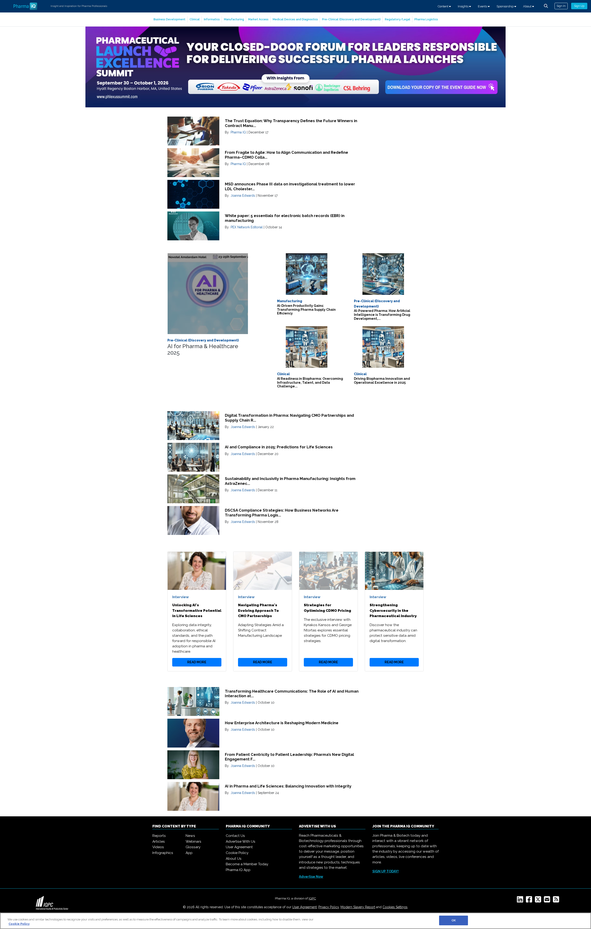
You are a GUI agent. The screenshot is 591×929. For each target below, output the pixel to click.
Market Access (258, 19)
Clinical (195, 19)
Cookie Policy (237, 853)
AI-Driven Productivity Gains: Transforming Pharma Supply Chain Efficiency (306, 309)
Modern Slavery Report (358, 907)
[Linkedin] (521, 901)
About (527, 6)
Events (483, 6)
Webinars (193, 841)
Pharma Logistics (426, 19)
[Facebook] (530, 901)
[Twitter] (539, 901)
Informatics (212, 19)
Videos (158, 847)
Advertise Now (311, 876)
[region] (295, 921)
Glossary (193, 847)
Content (443, 6)
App (189, 853)
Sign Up (579, 6)
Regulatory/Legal (397, 19)
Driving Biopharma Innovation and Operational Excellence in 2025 (382, 380)
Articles (158, 841)
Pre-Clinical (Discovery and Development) (351, 19)
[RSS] (557, 901)
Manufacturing (234, 19)
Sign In (561, 6)
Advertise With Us (240, 841)
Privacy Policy (328, 907)
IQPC (312, 898)
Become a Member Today (247, 864)
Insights (463, 6)
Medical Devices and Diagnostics (295, 19)
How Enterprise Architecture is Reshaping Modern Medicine (281, 723)
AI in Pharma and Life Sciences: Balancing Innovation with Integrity (288, 786)
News (190, 836)
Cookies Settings (395, 907)
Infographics (162, 853)
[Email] (548, 901)
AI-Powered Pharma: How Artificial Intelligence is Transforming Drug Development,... (382, 314)
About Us (233, 859)
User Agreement (239, 847)
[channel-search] (546, 6)
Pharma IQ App (238, 870)
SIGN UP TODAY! (385, 871)
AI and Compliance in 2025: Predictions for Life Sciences (279, 447)
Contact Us (235, 836)
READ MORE (196, 662)
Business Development (169, 19)
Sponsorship (505, 6)
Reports (159, 836)
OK (454, 920)
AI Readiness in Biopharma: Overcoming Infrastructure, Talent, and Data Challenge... (310, 382)
